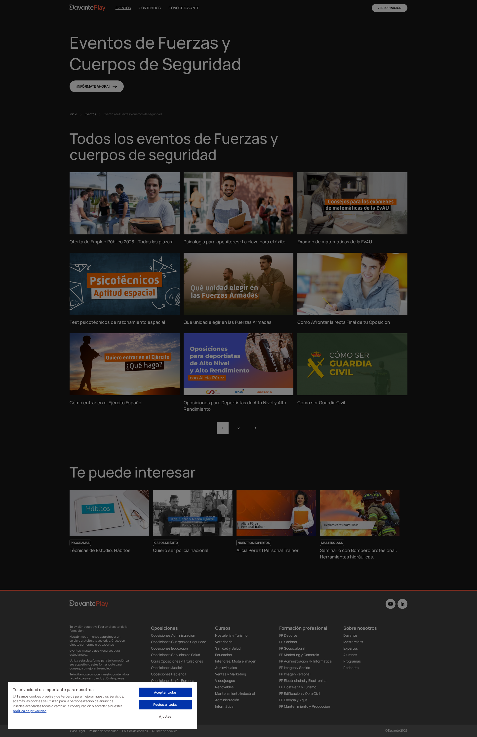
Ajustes (165, 716)
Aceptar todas (165, 692)
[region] (102, 705)
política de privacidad (29, 711)
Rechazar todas (165, 704)
